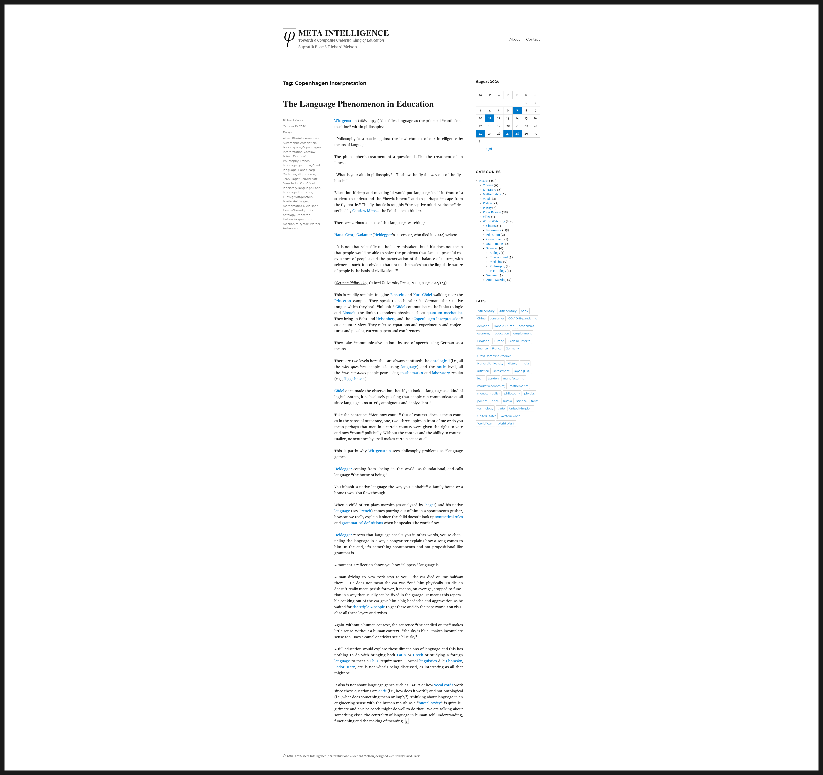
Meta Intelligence (343, 33)
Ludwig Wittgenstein (298, 197)
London (493, 378)
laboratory (441, 373)
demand (483, 326)
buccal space (292, 147)
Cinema (488, 185)
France (497, 348)
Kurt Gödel (422, 295)
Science (491, 248)
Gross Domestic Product (494, 356)
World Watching (494, 221)
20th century (508, 311)
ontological (440, 361)
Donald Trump (504, 326)
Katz (351, 667)
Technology (498, 271)
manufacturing (513, 378)
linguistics (428, 661)
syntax (304, 224)
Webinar (492, 275)
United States (486, 416)
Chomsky (454, 661)
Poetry (487, 208)
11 (489, 118)
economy (483, 333)
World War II (506, 423)
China (481, 318)
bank (524, 311)
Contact (533, 39)
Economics (494, 230)
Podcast (488, 203)
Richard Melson (294, 120)
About (514, 39)
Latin (401, 655)
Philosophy (497, 266)
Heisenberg (386, 319)
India (525, 363)
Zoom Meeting (496, 280)
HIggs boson (306, 174)
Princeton (342, 301)
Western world (510, 416)
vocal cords (443, 685)
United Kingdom (521, 408)
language (409, 367)
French (365, 511)
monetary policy (488, 393)
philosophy (512, 393)
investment (501, 371)
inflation (483, 371)
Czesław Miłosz (365, 211)
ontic (441, 367)
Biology (495, 253)
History (512, 363)
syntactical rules (449, 517)
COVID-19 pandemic (522, 318)
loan (480, 378)
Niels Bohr (310, 206)
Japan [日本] (522, 371)
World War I (485, 423)
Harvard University (490, 363)
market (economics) (491, 386)
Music (487, 199)
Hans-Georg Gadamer (353, 235)
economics (526, 326)
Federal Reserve (519, 341)
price (495, 401)
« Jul (489, 149)
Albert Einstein (293, 138)
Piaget (429, 505)
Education (493, 235)
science (521, 401)
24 (480, 133)
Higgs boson (354, 379)
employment (522, 333)
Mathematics (492, 194)
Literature (489, 190)
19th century (485, 311)
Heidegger (383, 235)
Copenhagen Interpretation (437, 319)
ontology (289, 215)
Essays (287, 132)
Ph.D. (374, 661)
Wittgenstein (345, 121)
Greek (418, 655)
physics (529, 393)
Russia (507, 401)
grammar (304, 165)
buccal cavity (430, 703)
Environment (499, 257)
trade (501, 408)
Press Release (492, 212)
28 (517, 133)
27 (508, 133)
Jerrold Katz (309, 179)
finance (482, 348)
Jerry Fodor (291, 183)
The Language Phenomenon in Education (358, 103)
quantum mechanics (444, 313)
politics (482, 401)
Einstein (397, 295)
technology (485, 408)
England (483, 341)
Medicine (496, 262)
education (502, 333)
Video (487, 217)
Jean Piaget (291, 179)
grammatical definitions (362, 523)
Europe (499, 341)
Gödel (400, 307)
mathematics (411, 373)
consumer (497, 318)
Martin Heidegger (295, 201)
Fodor (339, 667)
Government (495, 239)
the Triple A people (369, 607)
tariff (534, 401)
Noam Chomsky (294, 210)
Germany (512, 348)
